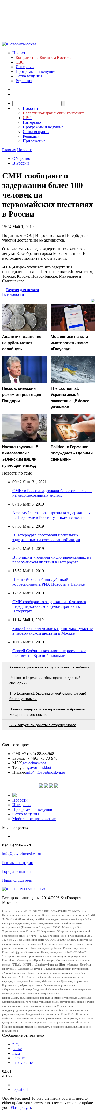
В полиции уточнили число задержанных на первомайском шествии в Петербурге (51, 559)
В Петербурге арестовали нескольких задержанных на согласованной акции (46, 537)
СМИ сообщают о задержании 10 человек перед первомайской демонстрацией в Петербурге (49, 606)
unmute (18, 1058)
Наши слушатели (17, 880)
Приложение (34, 141)
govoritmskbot (34, 763)
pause (17, 1048)
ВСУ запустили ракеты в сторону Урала (42, 725)
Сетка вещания (29, 76)
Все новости (13, 294)
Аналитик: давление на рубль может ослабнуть (49, 667)
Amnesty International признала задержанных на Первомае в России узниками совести (51, 515)
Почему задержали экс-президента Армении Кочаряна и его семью (47, 712)
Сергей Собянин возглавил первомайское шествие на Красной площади (49, 653)
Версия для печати (22, 289)
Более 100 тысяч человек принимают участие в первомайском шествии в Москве (52, 630)
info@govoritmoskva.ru (45, 772)
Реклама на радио (17, 862)
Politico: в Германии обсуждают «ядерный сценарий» (44, 680)
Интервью (25, 67)
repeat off (20, 1089)
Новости (20, 53)
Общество (21, 158)
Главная (9, 149)
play (15, 1044)
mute (16, 1053)
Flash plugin (21, 1107)
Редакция (24, 81)
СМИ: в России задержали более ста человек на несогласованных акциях (52, 492)
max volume (22, 1062)
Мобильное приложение (34, 818)
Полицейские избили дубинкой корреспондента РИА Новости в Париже (48, 581)
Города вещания (16, 871)
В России (20, 163)
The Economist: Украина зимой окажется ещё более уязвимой (47, 696)
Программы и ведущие (36, 71)
